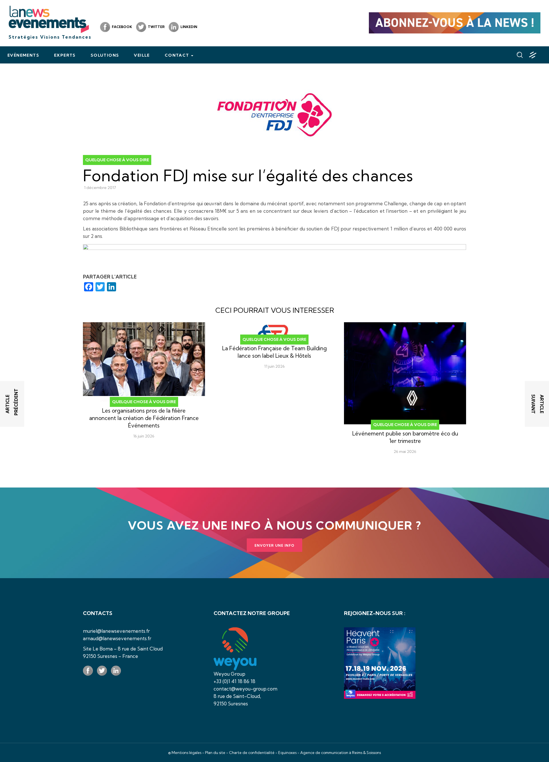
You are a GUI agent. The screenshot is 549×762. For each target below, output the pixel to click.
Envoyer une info (274, 545)
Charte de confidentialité (251, 752)
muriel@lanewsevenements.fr (116, 631)
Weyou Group (229, 674)
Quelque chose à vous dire (117, 159)
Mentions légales (186, 752)
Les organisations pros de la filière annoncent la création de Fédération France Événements (144, 418)
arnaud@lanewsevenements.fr (117, 638)
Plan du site (215, 752)
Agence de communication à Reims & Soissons (340, 752)
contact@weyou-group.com (245, 689)
